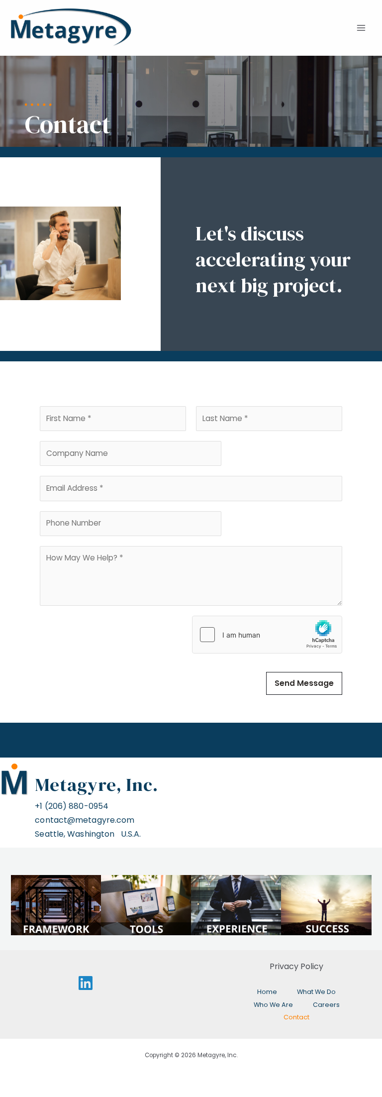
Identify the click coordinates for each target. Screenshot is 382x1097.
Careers (326, 1004)
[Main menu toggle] (361, 28)
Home (267, 991)
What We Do (316, 991)
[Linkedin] (86, 983)
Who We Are (273, 1004)
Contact (296, 1017)
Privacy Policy (296, 966)
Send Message (304, 683)
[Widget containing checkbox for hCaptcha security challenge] (267, 635)
